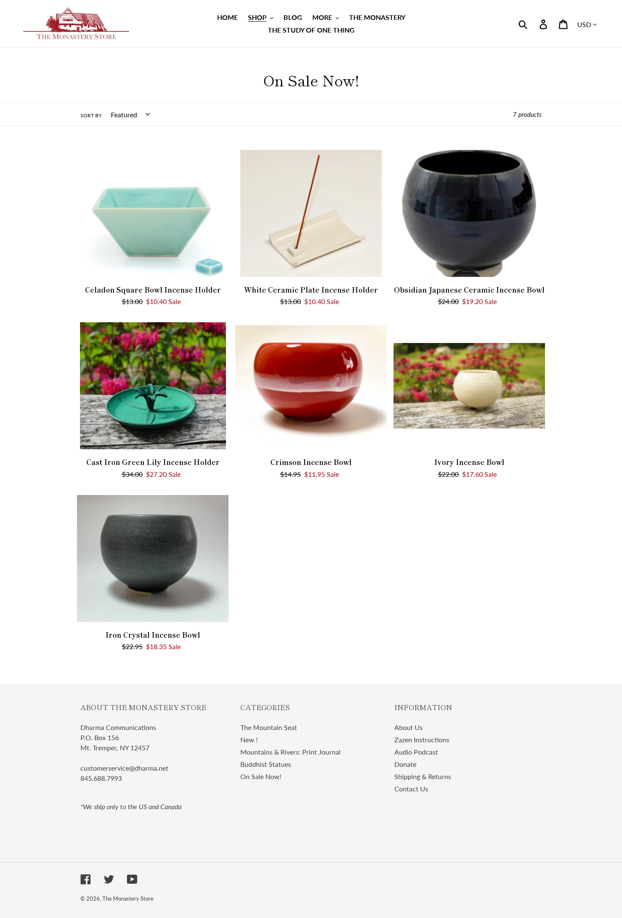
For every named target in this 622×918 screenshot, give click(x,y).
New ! (249, 740)
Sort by (91, 115)
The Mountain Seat (268, 727)
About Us (408, 727)
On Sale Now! (260, 776)
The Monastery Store (128, 898)
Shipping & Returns (422, 776)
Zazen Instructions (421, 740)
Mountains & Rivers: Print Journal (290, 752)
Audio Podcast (416, 752)
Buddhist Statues (265, 764)
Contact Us (411, 789)
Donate (405, 764)
